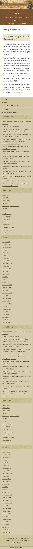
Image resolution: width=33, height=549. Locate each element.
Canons (4, 203)
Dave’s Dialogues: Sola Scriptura (11, 144)
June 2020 (5, 274)
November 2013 (7, 303)
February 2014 (6, 298)
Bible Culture (6, 198)
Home (16, 10)
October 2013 (6, 306)
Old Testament (6, 216)
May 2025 (5, 250)
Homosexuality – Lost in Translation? (16, 38)
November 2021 (7, 263)
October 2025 (6, 244)
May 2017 (5, 279)
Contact (16, 20)
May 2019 (5, 277)
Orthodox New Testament (16, 23)
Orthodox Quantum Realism (10, 126)
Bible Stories (6, 200)
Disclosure (26, 538)
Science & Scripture (8, 227)
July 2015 (5, 295)
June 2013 (5, 314)
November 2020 (7, 271)
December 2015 (7, 290)
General (4, 211)
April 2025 (5, 252)
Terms (20, 538)
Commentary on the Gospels (10, 206)
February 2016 (6, 287)
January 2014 (6, 301)
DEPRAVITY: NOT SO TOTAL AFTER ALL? (14, 181)
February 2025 (6, 258)
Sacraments (5, 224)
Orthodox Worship (7, 222)
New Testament (6, 214)
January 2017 (6, 282)
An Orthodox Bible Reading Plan (16, 17)
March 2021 (5, 266)
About (16, 14)
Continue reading (18, 92)
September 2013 (7, 309)
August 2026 (6, 242)
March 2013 (5, 320)
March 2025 (5, 255)
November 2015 (7, 293)
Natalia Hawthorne (19, 547)
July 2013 (5, 311)
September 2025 (7, 247)
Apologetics (5, 195)
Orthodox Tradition (7, 219)
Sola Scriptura (6, 230)
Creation (4, 208)
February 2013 (6, 322)
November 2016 (7, 285)
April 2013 (5, 317)
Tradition (5, 232)
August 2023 (6, 260)
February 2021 (6, 268)
